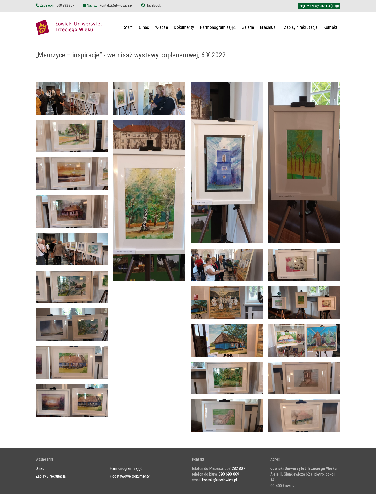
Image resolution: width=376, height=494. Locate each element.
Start (128, 27)
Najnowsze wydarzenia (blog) (319, 6)
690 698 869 (229, 474)
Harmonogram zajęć (218, 27)
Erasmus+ (269, 27)
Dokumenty (184, 27)
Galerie (248, 27)
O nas (144, 27)
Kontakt (330, 27)
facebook (154, 5)
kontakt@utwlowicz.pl (116, 5)
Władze (161, 27)
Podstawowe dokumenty (130, 476)
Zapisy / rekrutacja (300, 27)
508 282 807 (65, 5)
